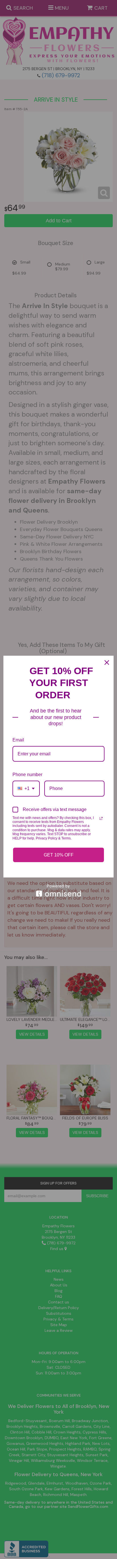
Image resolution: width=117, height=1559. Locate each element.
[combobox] (26, 788)
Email (18, 739)
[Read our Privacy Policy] (101, 818)
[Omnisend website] (58, 890)
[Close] (107, 662)
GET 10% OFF (59, 854)
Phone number (27, 774)
